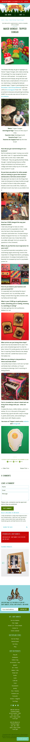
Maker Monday (14, 23)
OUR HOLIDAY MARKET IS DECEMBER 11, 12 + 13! (12, 1)
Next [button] (26, 563)
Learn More (26, 1)
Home (2, 20)
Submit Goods (15, 641)
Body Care (15, 673)
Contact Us (15, 628)
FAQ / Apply (15, 623)
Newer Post (23, 468)
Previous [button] (3, 563)
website (26, 421)
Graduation (15, 657)
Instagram (16, 424)
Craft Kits (15, 680)
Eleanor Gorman (6, 737)
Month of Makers (23, 23)
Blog (7, 20)
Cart (20, 14)
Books (15, 675)
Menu (9, 14)
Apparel (15, 665)
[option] (15, 563)
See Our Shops (15, 639)
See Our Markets (15, 620)
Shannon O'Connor (23, 736)
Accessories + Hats (15, 662)
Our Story (15, 644)
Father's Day (15, 660)
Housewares (15, 686)
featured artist (6, 23)
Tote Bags (15, 701)
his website (5, 96)
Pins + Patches (15, 691)
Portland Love (15, 693)
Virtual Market (15, 25)
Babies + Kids (15, 670)
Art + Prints (15, 667)
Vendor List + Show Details (15, 625)
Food (15, 683)
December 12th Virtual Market (11, 87)
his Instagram (10, 90)
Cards (15, 678)
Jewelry (15, 688)
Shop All (15, 654)
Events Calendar (15, 630)
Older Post (6, 468)
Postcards (15, 696)
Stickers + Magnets (15, 698)
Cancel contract (22, 739)
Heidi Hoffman (15, 737)
